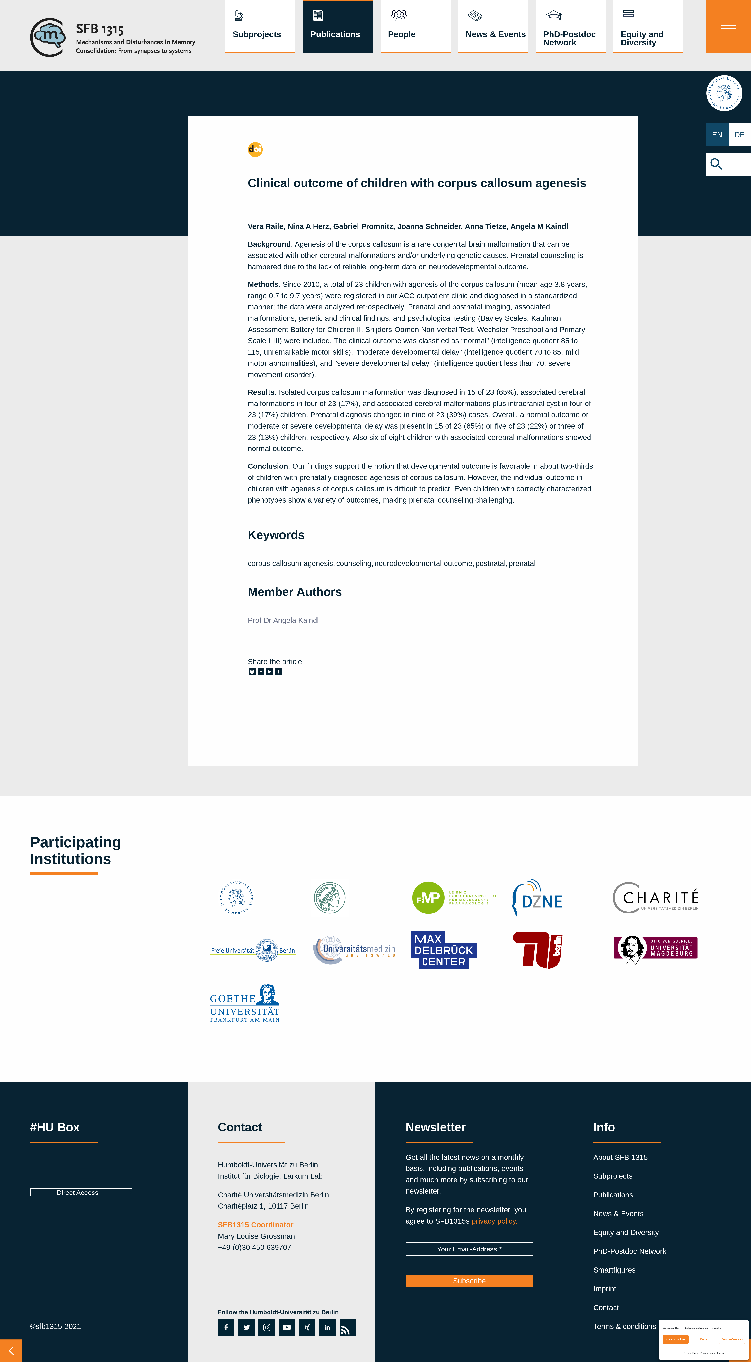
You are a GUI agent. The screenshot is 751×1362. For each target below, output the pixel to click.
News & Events (496, 34)
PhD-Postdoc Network (569, 38)
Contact (606, 1307)
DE (740, 134)
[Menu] (728, 26)
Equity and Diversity (642, 38)
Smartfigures (614, 1270)
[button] (728, 164)
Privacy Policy (691, 1353)
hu (728, 93)
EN (717, 134)
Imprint (720, 1353)
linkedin (327, 1327)
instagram (266, 1327)
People (402, 34)
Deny (703, 1339)
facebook (225, 1327)
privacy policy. (495, 1221)
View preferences (732, 1339)
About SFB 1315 (620, 1157)
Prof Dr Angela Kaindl (283, 620)
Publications (335, 34)
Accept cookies (675, 1339)
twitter (245, 1327)
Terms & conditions (624, 1326)
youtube (286, 1327)
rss (345, 1323)
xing (306, 1323)
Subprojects (257, 34)
